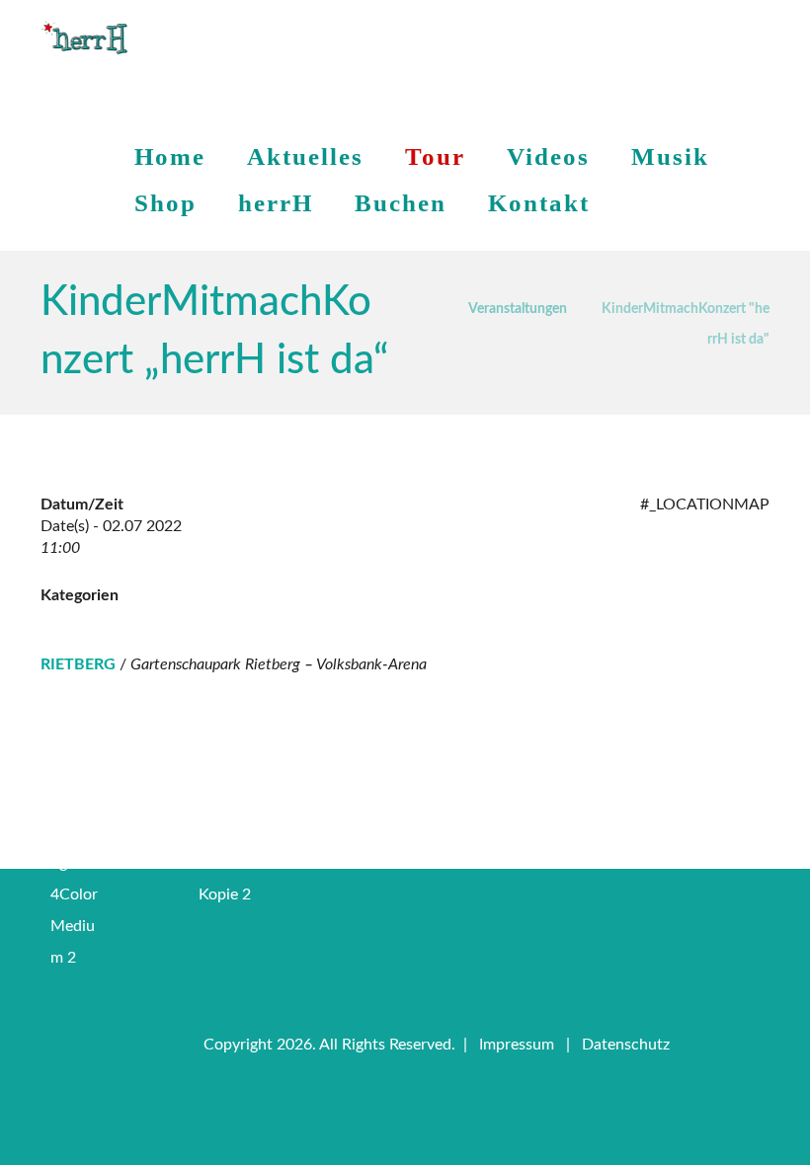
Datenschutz (626, 1044)
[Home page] (428, 305)
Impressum (516, 1044)
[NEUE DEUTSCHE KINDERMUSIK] (84, 38)
